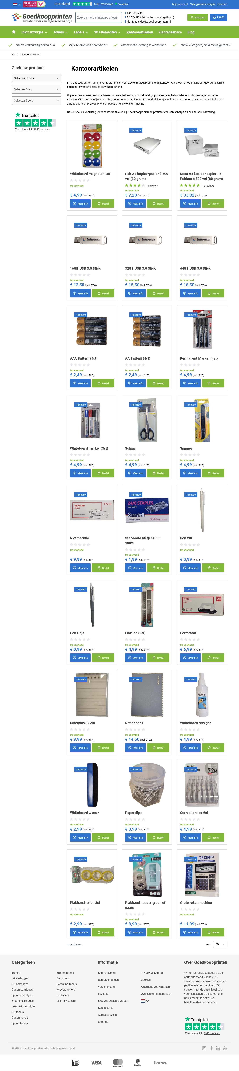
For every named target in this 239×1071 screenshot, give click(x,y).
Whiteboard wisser (84, 813)
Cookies (146, 979)
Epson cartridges (22, 995)
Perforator (188, 633)
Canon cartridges (22, 989)
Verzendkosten (107, 986)
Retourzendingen (108, 979)
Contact (222, 4)
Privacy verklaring (152, 972)
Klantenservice (107, 972)
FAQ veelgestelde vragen (113, 1000)
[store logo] (42, 18)
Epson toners (20, 1023)
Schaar (130, 448)
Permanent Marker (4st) (199, 358)
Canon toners (20, 1017)
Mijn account (180, 4)
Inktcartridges (20, 978)
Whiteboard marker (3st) (89, 448)
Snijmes (186, 448)
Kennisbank (105, 1007)
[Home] (14, 32)
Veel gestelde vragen (203, 4)
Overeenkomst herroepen (156, 993)
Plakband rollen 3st (85, 903)
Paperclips (133, 813)
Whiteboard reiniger (195, 723)
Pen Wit (186, 538)
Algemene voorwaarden (155, 986)
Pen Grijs (77, 633)
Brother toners (65, 972)
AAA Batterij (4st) (83, 358)
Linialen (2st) (135, 633)
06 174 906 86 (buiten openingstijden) (150, 17)
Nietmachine (80, 538)
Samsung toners (67, 984)
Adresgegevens (107, 1014)
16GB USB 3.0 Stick (85, 268)
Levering (103, 993)
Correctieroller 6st (194, 813)
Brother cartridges (23, 1000)
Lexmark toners (66, 1000)
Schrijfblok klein (82, 723)
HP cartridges (20, 984)
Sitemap (103, 1021)
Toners (16, 972)
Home (15, 54)
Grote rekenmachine (196, 903)
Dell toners (63, 978)
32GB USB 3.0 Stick (140, 268)
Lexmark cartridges (23, 1006)
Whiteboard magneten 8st (90, 174)
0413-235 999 (135, 13)
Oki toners (63, 995)
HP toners (18, 1012)
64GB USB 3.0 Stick (195, 268)
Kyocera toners (66, 989)
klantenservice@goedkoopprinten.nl (149, 21)
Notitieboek (134, 723)
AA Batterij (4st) (137, 358)
